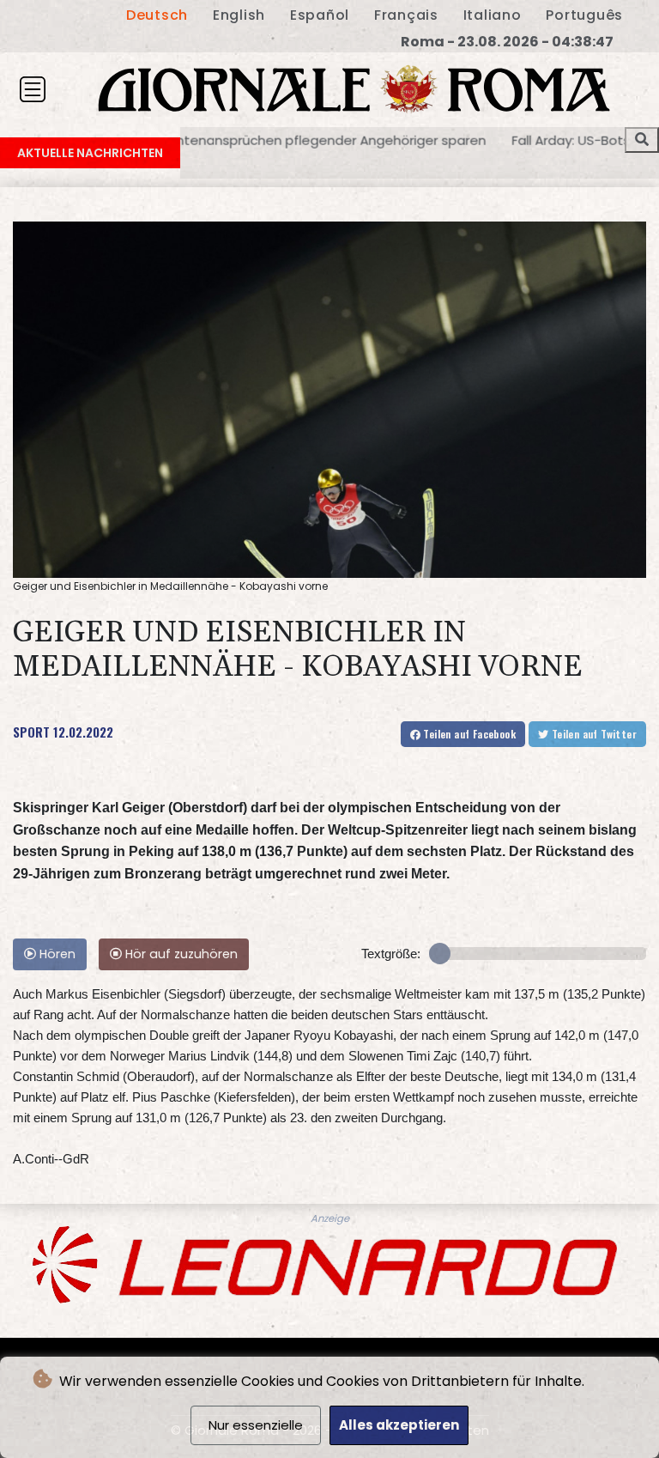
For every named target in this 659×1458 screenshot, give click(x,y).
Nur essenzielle (256, 1425)
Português (584, 15)
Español (319, 15)
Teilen (468, 733)
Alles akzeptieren (399, 1425)
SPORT (31, 731)
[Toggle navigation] (33, 89)
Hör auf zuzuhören (180, 954)
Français (406, 15)
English (239, 15)
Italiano (492, 15)
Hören (56, 954)
